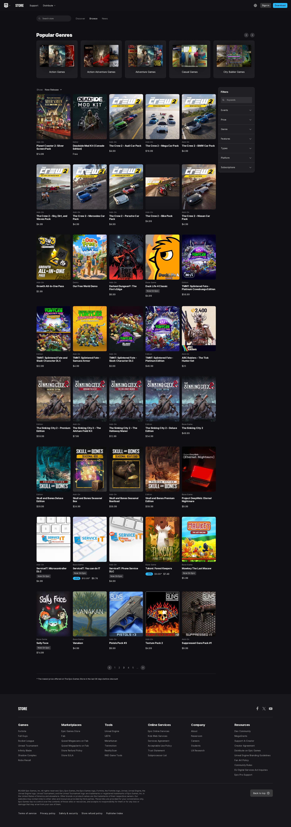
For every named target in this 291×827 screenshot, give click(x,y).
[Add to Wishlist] (67, 97)
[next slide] (252, 35)
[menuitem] (80, 18)
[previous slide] (246, 35)
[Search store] (39, 18)
